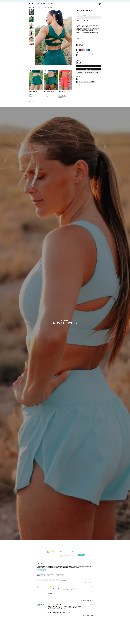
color (50, 580)
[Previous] (55, 1)
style (57, 580)
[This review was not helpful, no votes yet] (92, 600)
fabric (43, 580)
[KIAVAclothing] (32, 3)
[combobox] (50, 575)
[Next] (75, 1)
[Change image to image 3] (31, 26)
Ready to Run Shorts (33, 91)
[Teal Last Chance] (82, 45)
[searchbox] (40, 575)
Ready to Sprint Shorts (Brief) (50, 91)
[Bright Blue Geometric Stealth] (87, 50)
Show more (64, 580)
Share (79, 84)
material (53, 580)
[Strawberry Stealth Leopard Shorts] (65, 80)
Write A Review (81, 554)
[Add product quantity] (80, 62)
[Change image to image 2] (31, 19)
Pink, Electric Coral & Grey (37, 7)
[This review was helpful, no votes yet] (90, 600)
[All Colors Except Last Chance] (77, 45)
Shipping (78, 76)
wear (60, 580)
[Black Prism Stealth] (89, 50)
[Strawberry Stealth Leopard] (82, 50)
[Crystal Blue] (84, 50)
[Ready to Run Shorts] (36, 80)
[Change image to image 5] (31, 39)
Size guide (80, 57)
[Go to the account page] (98, 3)
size (37, 580)
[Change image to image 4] (31, 32)
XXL (92, 54)
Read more (58, 592)
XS (77, 54)
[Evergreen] (77, 50)
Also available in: (86, 43)
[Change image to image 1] (31, 12)
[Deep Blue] (80, 50)
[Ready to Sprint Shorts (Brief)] (51, 80)
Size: (78, 52)
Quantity (78, 60)
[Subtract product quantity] (77, 62)
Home (30, 7)
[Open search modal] (96, 3)
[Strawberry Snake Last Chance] (80, 45)
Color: (80, 47)
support (46, 580)
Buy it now (88, 69)
